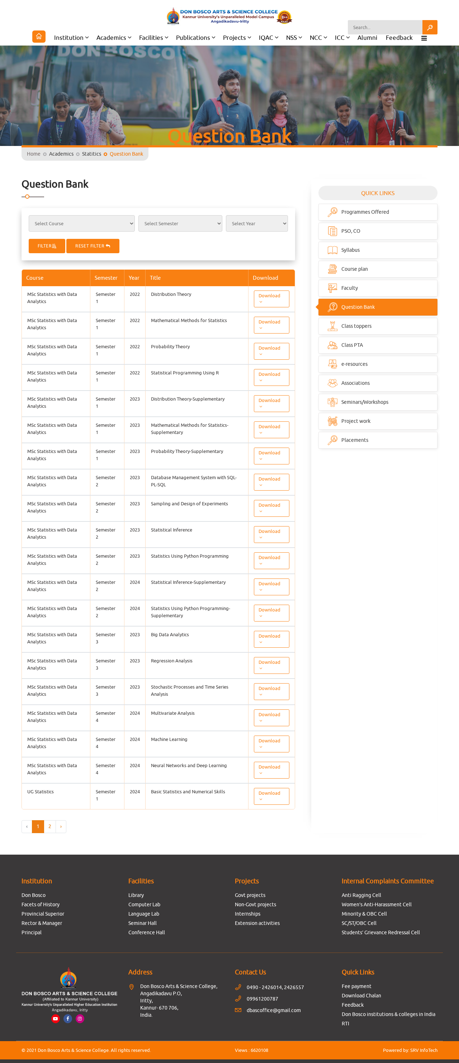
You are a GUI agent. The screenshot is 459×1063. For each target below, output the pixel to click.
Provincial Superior (43, 914)
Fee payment (357, 986)
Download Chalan (361, 995)
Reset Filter (90, 246)
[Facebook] (67, 1018)
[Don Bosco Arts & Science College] (229, 16)
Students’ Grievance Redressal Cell (381, 932)
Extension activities (257, 923)
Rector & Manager (42, 923)
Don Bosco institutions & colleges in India (388, 1014)
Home (34, 154)
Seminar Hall (142, 923)
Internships (247, 914)
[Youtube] (55, 1018)
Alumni (367, 37)
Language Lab (143, 914)
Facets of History (41, 904)
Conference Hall (146, 932)
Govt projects (250, 895)
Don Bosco (34, 895)
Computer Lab (144, 904)
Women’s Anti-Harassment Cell (377, 904)
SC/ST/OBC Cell (359, 923)
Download (269, 295)
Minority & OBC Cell (364, 914)
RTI (345, 1023)
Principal (32, 932)
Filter (45, 246)
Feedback (399, 37)
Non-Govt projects (255, 904)
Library (136, 895)
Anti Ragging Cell (361, 895)
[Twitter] (80, 1018)
